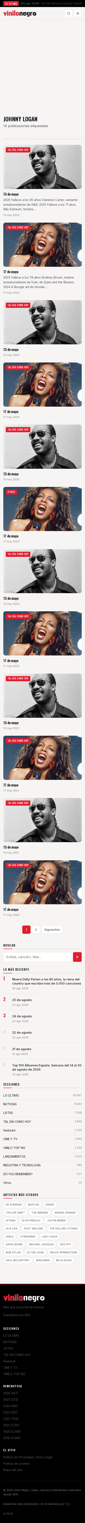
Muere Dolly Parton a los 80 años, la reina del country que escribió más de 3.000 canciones (46, 981)
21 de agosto (21, 1049)
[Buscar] (69, 13)
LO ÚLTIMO (11, 1335)
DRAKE (50, 1204)
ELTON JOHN (35, 1252)
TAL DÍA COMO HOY (17, 1355)
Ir (77, 957)
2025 (11, 1399)
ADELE (10, 1236)
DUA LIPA (12, 1228)
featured (9, 1361)
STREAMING (27, 1236)
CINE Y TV (10, 1367)
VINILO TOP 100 (14, 1374)
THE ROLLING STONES (63, 1228)
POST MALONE (33, 1228)
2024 (10, 1406)
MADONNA (43, 1260)
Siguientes (52, 929)
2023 (10, 1412)
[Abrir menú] (78, 13)
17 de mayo (10, 271)
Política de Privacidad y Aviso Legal (27, 1457)
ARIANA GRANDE (65, 1212)
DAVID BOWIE (14, 1244)
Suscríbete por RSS (16, 1315)
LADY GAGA (50, 1236)
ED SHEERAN (14, 1204)
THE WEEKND (39, 1212)
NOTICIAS (10, 1342)
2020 (12, 1431)
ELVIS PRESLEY (31, 1220)
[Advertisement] (42, 64)
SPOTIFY (65, 1244)
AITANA (10, 1220)
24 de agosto (22, 1016)
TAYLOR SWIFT (15, 1212)
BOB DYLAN (13, 1252)
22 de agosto (22, 1032)
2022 (11, 1418)
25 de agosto (22, 1000)
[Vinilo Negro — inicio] (19, 13)
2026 (10, 1393)
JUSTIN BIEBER (56, 1220)
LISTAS (8, 1348)
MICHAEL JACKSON (41, 1244)
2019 (12, 1438)
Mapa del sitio (13, 1470)
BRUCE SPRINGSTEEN (63, 1252)
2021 (11, 1425)
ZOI (68, 1503)
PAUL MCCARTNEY (18, 1260)
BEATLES (33, 1204)
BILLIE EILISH (64, 1260)
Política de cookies (16, 1463)
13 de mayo (11, 194)
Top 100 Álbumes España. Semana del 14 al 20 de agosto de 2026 (46, 1067)
